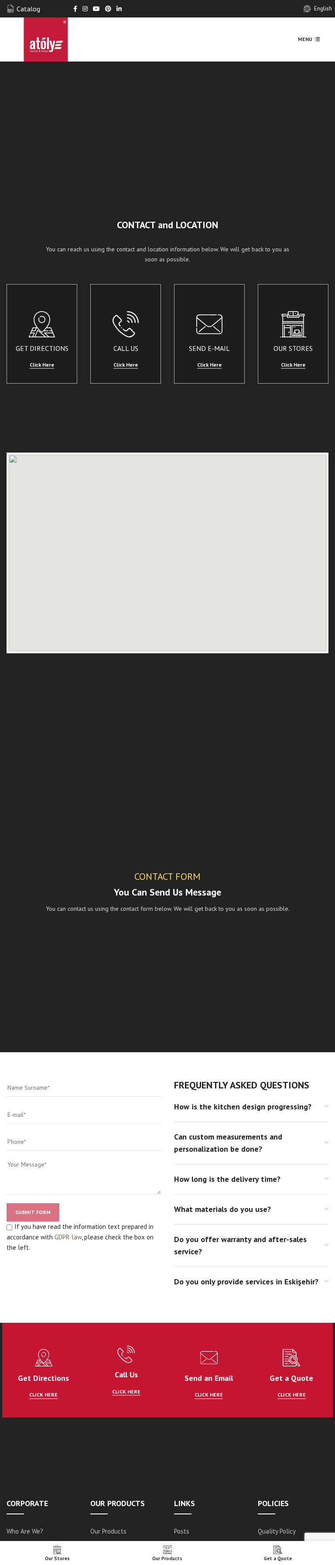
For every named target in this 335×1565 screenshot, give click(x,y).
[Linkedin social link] (119, 9)
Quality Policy (277, 1531)
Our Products (108, 1531)
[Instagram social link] (85, 9)
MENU (305, 39)
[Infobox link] (23, 9)
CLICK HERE (43, 1395)
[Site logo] (46, 38)
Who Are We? (25, 1531)
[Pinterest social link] (108, 9)
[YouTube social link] (96, 9)
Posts (181, 1531)
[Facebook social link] (75, 9)
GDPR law (68, 1237)
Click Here (42, 365)
